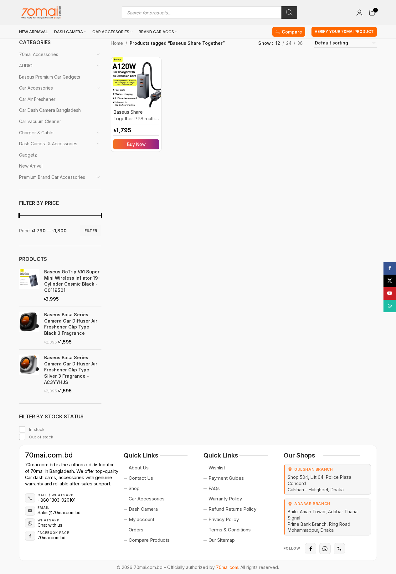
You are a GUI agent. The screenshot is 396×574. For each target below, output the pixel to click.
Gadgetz (28, 155)
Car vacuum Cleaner (40, 121)
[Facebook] (310, 548)
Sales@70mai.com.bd (59, 512)
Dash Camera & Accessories (48, 143)
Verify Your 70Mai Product (344, 31)
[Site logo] (41, 12)
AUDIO (26, 65)
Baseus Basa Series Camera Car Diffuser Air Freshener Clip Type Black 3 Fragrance (70, 324)
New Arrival (31, 165)
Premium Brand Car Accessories (52, 177)
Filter (91, 230)
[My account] (359, 12)
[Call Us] (339, 548)
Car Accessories (36, 87)
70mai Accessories (38, 54)
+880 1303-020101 (56, 500)
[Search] (289, 12)
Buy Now (136, 144)
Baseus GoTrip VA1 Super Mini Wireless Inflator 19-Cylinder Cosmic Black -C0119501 (72, 281)
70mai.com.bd (49, 455)
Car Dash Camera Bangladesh (50, 110)
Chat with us (50, 525)
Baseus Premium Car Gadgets (49, 77)
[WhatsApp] (325, 548)
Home (117, 43)
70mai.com (227, 567)
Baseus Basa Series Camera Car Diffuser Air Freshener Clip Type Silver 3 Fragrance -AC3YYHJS (70, 370)
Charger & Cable (36, 132)
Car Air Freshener (37, 99)
